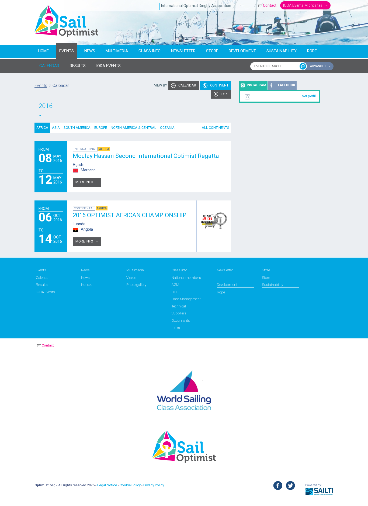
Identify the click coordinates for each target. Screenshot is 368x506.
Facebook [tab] (286, 85)
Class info (149, 50)
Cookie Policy (130, 485)
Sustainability (281, 50)
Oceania (167, 128)
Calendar (187, 85)
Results (42, 285)
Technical (179, 306)
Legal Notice (107, 485)
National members (186, 278)
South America (77, 128)
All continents (215, 128)
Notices (86, 285)
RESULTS (78, 65)
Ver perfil (309, 96)
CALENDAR (49, 65)
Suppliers (179, 313)
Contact (269, 5)
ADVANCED (318, 66)
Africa (42, 128)
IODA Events (45, 292)
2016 (46, 106)
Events (66, 50)
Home (43, 50)
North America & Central (133, 128)
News (89, 50)
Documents (181, 320)
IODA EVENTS (108, 65)
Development (242, 50)
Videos (131, 278)
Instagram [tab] (256, 85)
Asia (56, 128)
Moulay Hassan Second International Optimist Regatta (146, 156)
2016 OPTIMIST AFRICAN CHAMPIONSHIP (129, 215)
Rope (312, 50)
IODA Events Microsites (303, 5)
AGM (175, 285)
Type (224, 94)
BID (174, 292)
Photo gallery (136, 285)
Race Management (186, 299)
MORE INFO (84, 182)
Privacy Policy (153, 485)
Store (212, 50)
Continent (218, 85)
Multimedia (117, 50)
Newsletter (183, 50)
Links (176, 328)
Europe (100, 128)
